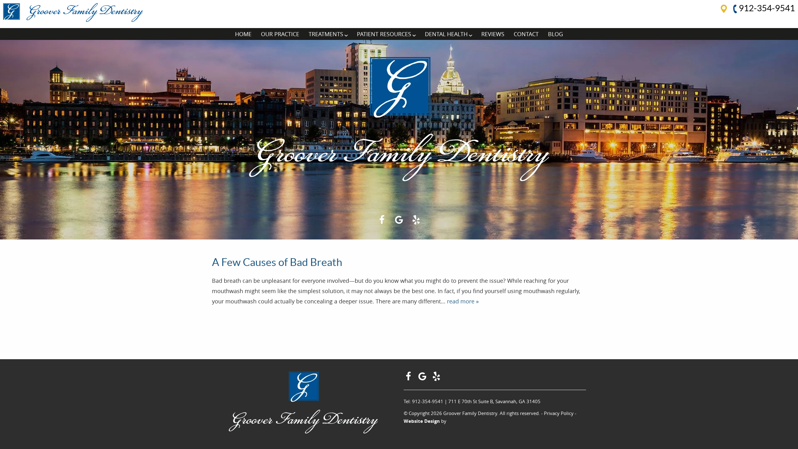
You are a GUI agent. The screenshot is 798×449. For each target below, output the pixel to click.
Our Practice (280, 34)
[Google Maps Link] (399, 222)
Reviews (492, 34)
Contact (526, 34)
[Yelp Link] (416, 222)
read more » (463, 301)
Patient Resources (384, 34)
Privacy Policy (559, 413)
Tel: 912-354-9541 (423, 401)
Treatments (326, 34)
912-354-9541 (766, 8)
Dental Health (446, 34)
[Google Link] (423, 379)
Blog (555, 34)
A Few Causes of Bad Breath (277, 262)
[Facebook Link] (382, 222)
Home (243, 34)
